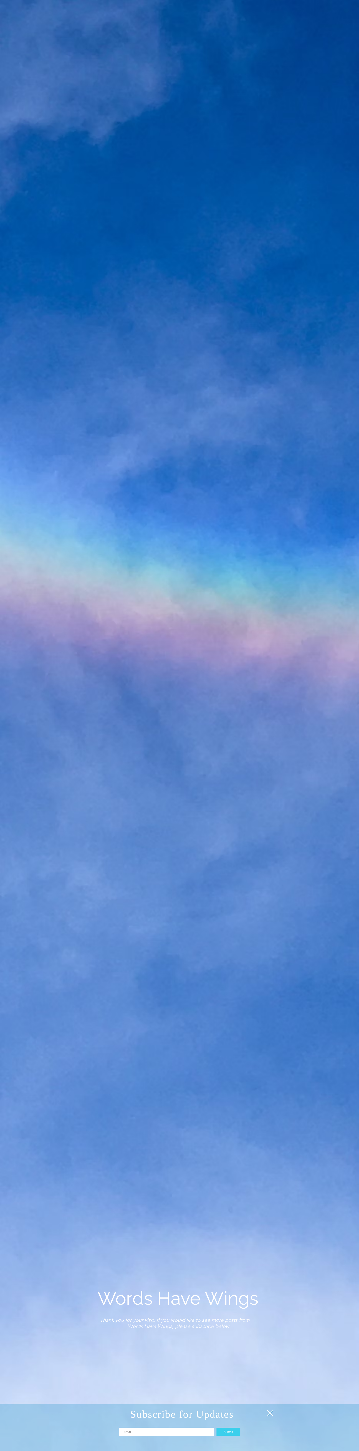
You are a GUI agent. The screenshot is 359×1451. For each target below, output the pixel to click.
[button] (270, 1413)
